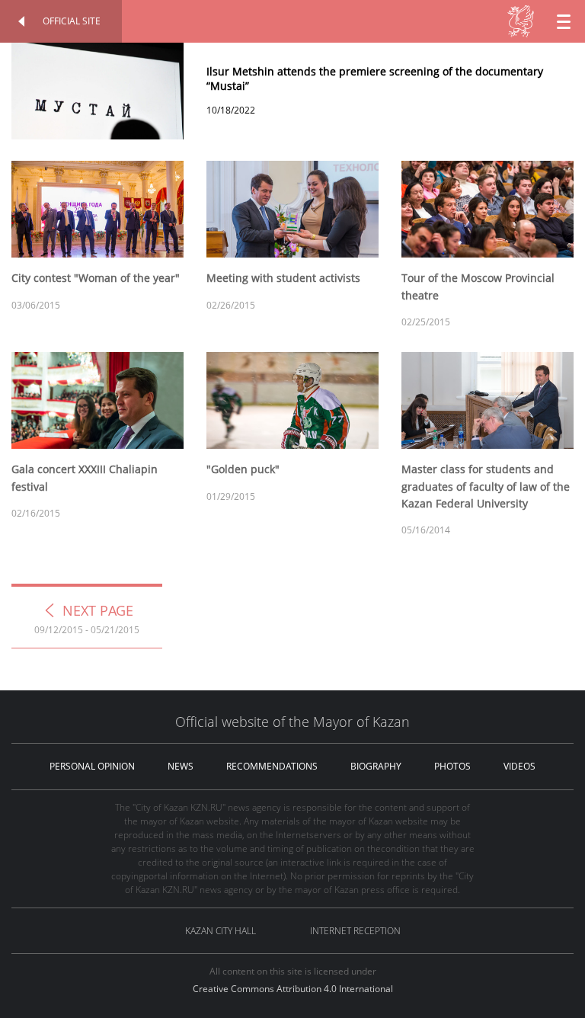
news (180, 766)
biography (375, 766)
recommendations (272, 766)
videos (519, 766)
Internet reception (355, 930)
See (292, 59)
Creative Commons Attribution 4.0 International (293, 988)
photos (452, 766)
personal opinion (92, 766)
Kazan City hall (220, 930)
